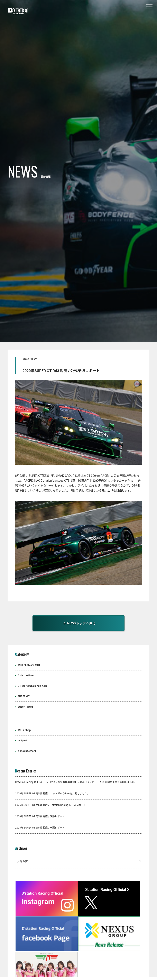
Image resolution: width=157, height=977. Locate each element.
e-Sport (22, 740)
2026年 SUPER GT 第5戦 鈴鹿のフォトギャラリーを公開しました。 (52, 793)
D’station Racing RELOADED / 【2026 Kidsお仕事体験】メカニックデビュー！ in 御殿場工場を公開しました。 (76, 782)
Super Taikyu (25, 706)
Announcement (27, 751)
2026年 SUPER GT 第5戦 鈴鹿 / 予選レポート (40, 827)
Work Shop (24, 730)
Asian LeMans (26, 675)
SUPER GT (24, 696)
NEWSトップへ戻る (81, 623)
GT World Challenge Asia (32, 686)
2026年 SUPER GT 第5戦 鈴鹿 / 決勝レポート (40, 816)
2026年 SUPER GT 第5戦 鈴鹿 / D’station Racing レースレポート (50, 805)
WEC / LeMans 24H (29, 665)
